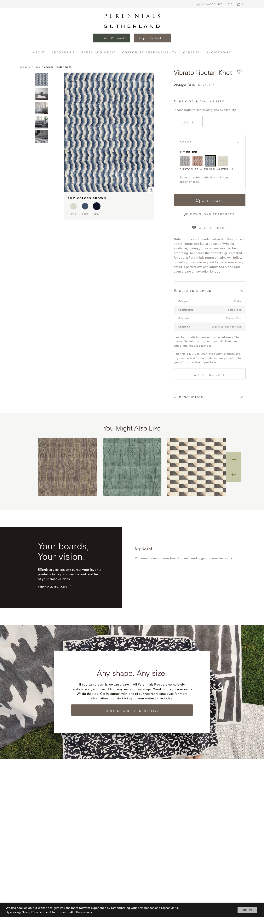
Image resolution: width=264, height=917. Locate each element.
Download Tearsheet (212, 214)
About (39, 52)
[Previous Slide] (233, 474)
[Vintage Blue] (210, 161)
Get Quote (212, 201)
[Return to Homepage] (132, 21)
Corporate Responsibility (149, 52)
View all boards (52, 586)
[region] (132, 467)
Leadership (64, 52)
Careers (191, 52)
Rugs (37, 66)
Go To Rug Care (209, 375)
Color (186, 142)
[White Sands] (223, 161)
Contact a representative (132, 711)
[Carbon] (185, 161)
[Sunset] (197, 161)
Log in (188, 122)
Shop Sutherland (150, 38)
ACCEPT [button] (247, 910)
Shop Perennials (114, 38)
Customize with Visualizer (204, 169)
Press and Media (99, 52)
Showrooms (218, 52)
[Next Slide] (233, 459)
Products (24, 66)
